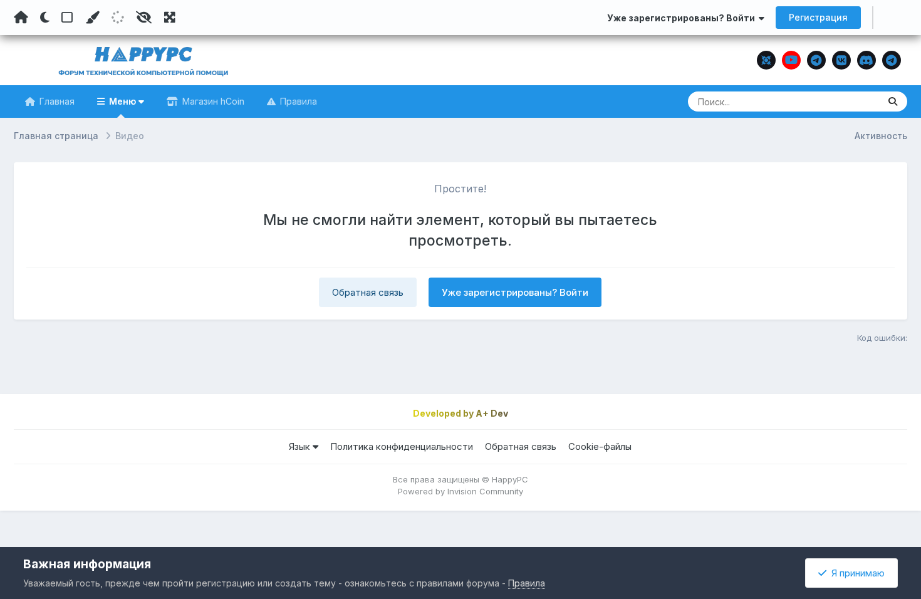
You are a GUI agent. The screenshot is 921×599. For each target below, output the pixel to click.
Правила (297, 101)
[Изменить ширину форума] (170, 17)
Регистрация (818, 17)
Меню (122, 101)
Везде (849, 101)
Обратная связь (367, 292)
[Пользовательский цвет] (92, 17)
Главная (56, 101)
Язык (301, 446)
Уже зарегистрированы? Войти (683, 18)
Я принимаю (855, 573)
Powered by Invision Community (460, 491)
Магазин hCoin (212, 101)
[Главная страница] (21, 17)
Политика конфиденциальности (401, 446)
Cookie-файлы (600, 446)
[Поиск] (892, 101)
